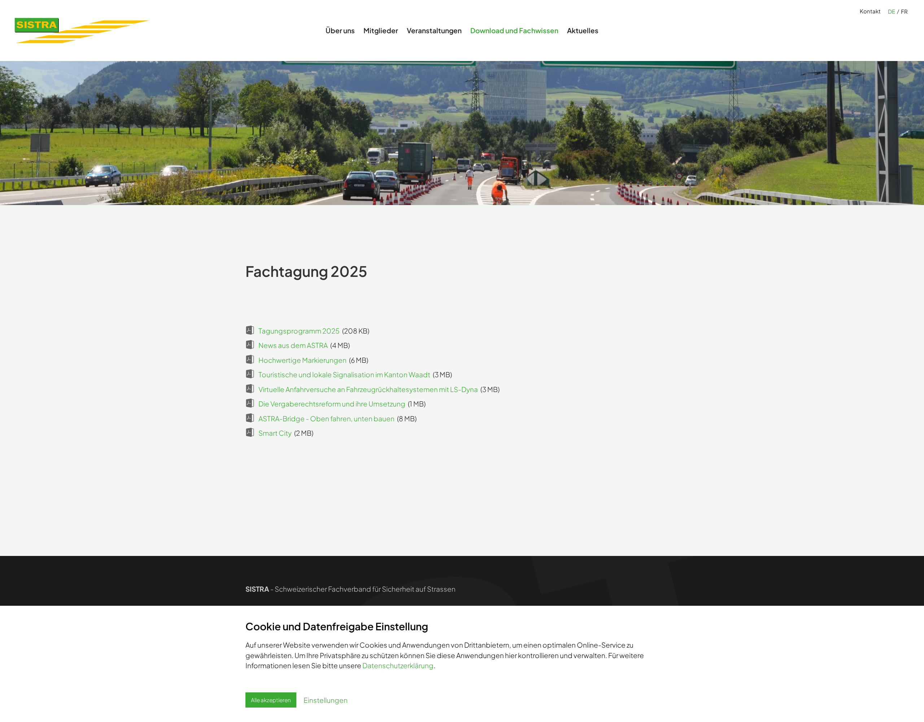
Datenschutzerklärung (397, 665)
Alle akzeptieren (271, 699)
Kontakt (870, 11)
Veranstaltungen (434, 30)
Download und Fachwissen (514, 30)
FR (904, 11)
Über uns (340, 30)
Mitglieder (380, 30)
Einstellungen (326, 700)
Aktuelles (582, 30)
